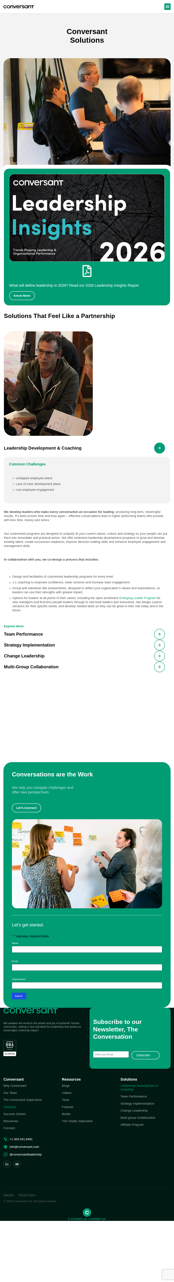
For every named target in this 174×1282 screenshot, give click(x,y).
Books (66, 1114)
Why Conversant (15, 1085)
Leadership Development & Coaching (139, 1087)
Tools (65, 1100)
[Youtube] (17, 1164)
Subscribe (143, 1055)
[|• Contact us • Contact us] (87, 1212)
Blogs (66, 1085)
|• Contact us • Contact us (87, 1219)
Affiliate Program (132, 1124)
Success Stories (14, 1114)
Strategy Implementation (137, 1103)
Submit (18, 996)
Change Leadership (134, 1110)
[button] (167, 6)
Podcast (67, 1107)
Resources (10, 1121)
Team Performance (133, 1096)
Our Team (10, 1093)
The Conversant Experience (22, 1100)
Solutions (9, 1107)
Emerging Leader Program (137, 598)
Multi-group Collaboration (137, 1117)
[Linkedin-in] (6, 1164)
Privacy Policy (27, 1194)
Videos (66, 1093)
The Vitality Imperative (77, 1121)
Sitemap (8, 1194)
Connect (9, 1128)
